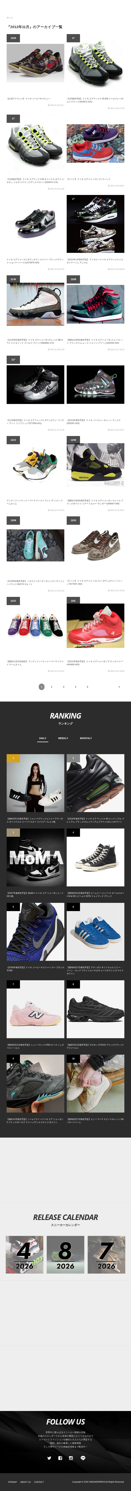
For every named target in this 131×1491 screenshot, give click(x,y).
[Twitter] (49, 1458)
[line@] (82, 1458)
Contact (39, 1482)
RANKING (65, 715)
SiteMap (12, 1482)
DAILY (42, 738)
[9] (35, 1083)
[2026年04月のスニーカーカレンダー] (24, 1255)
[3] (35, 857)
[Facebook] (60, 1458)
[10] (95, 1083)
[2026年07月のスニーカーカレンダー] (106, 1255)
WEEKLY (63, 738)
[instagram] (71, 1458)
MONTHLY (86, 738)
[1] (35, 783)
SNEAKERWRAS (97, 1482)
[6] (95, 931)
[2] (95, 783)
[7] (35, 1009)
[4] (95, 857)
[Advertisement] (65, 1313)
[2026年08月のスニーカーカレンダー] (65, 1255)
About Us (25, 1482)
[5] (35, 931)
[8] (95, 1009)
